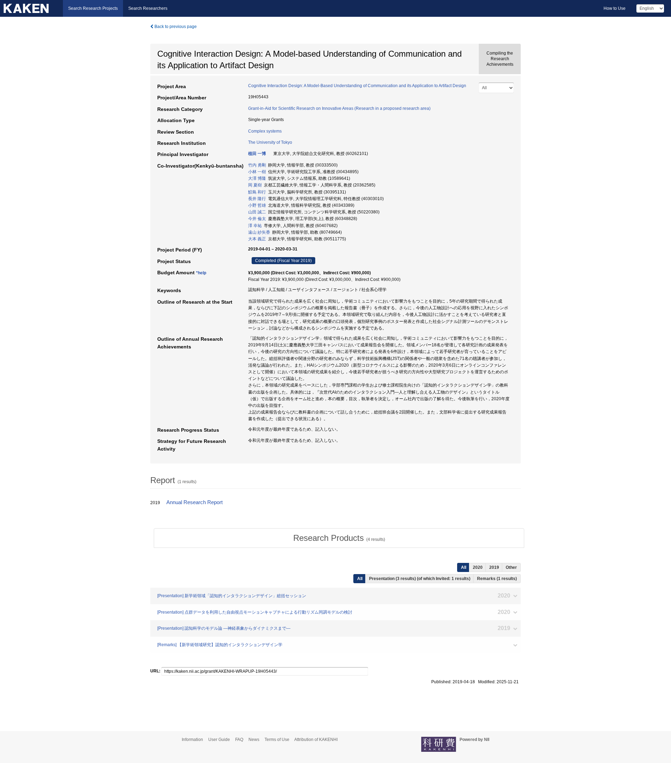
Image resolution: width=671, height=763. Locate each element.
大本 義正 (257, 238)
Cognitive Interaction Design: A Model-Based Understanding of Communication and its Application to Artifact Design (357, 85)
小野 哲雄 (257, 205)
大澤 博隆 (257, 178)
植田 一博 (257, 153)
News (253, 739)
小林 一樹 (257, 171)
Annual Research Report (194, 502)
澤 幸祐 (255, 225)
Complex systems (265, 131)
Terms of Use (277, 739)
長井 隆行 (257, 198)
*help (201, 272)
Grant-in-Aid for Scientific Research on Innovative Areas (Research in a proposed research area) (339, 108)
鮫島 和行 (257, 192)
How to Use (615, 8)
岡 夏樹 (255, 185)
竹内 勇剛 (257, 165)
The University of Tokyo (270, 142)
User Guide (219, 739)
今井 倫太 (257, 218)
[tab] (339, 538)
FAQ (239, 739)
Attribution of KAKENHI (316, 739)
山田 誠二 (257, 212)
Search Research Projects (93, 8)
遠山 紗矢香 (259, 232)
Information (192, 739)
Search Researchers (147, 8)
